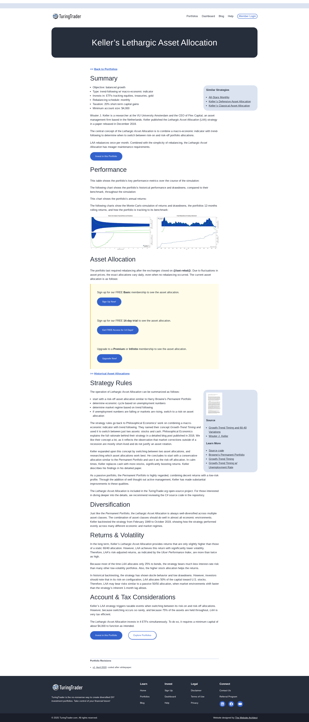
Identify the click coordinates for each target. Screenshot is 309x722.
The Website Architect (246, 717)
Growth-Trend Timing (221, 459)
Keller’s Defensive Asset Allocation (230, 101)
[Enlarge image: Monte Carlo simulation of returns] (148, 219)
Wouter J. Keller (218, 436)
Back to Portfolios (105, 69)
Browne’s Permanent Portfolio (226, 454)
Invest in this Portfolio (106, 156)
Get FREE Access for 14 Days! (117, 330)
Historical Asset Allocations (112, 373)
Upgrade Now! (109, 358)
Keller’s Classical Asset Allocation (229, 105)
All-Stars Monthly (219, 97)
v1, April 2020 (100, 667)
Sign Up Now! (109, 301)
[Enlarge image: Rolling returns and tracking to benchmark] (214, 219)
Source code (216, 450)
